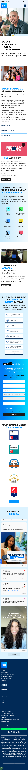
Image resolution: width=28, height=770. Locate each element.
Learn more (5, 285)
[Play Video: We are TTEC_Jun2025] (14, 148)
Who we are (4, 126)
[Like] (3, 579)
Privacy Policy (4, 672)
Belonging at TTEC (6, 130)
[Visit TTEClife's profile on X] (4, 584)
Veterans (3, 717)
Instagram (14, 732)
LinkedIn (9, 732)
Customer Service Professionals (9, 705)
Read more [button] (5, 530)
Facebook (11, 732)
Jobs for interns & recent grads (15, 352)
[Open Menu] (25, 6)
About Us (3, 692)
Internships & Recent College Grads (10, 719)
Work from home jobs (16, 326)
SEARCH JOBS (6, 2)
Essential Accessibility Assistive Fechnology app (4, 685)
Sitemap (3, 680)
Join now (13, 414)
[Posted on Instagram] (24, 524)
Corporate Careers (6, 711)
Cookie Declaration (6, 678)
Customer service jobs (15, 315)
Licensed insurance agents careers (15, 341)
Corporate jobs (14, 331)
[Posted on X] (24, 584)
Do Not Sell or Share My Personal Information (14, 763)
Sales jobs (13, 320)
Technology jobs (14, 336)
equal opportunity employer (19, 738)
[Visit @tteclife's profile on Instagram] (4, 524)
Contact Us (4, 696)
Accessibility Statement (7, 676)
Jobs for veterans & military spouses (15, 347)
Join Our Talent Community (14, 728)
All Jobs (3, 703)
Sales (2, 707)
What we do (5, 179)
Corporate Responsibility (7, 674)
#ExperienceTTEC (13, 590)
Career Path (4, 694)
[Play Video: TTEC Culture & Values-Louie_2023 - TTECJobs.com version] (14, 256)
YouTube (16, 732)
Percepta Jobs (5, 721)
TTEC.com (3, 670)
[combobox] (14, 398)
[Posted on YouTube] (24, 571)
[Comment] (5, 565)
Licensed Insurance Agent (7, 715)
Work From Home (5, 709)
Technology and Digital (7, 713)
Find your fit (5, 135)
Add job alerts (8, 408)
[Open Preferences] (1, 768)
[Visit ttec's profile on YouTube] (4, 571)
